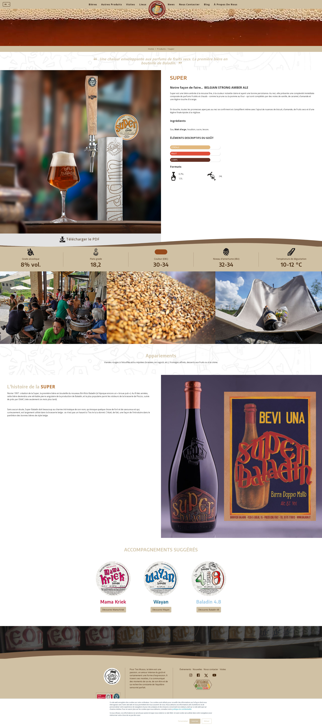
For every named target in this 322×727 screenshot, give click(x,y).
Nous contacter (211, 669)
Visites (130, 4)
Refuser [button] (206, 721)
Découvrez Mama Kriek (113, 609)
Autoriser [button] (195, 721)
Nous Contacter (189, 4)
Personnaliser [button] (183, 721)
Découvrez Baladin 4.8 (208, 609)
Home (151, 49)
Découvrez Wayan (160, 609)
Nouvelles (197, 669)
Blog (207, 4)
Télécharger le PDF (82, 239)
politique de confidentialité (181, 709)
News (171, 4)
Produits (161, 49)
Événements (185, 669)
